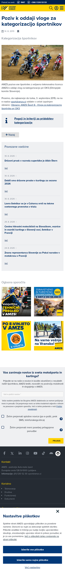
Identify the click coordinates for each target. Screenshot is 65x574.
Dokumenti (10, 498)
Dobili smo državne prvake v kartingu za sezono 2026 (31, 182)
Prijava (56, 440)
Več (6, 168)
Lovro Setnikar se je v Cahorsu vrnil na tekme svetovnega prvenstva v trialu (29, 205)
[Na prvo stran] (15, 8)
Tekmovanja (10, 488)
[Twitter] (12, 453)
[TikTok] (43, 453)
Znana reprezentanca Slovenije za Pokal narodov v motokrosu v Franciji (32, 254)
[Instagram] (27, 453)
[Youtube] (35, 453)
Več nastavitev (32, 567)
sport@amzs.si (18, 101)
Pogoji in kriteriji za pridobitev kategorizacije (34, 120)
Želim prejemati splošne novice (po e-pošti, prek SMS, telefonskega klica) (31, 418)
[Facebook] (5, 453)
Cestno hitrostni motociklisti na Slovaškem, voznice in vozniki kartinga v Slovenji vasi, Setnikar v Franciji (32, 230)
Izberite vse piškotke (32, 549)
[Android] (51, 453)
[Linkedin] (20, 453)
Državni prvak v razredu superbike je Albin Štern (31, 160)
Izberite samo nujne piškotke (32, 560)
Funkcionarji (10, 495)
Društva (8, 492)
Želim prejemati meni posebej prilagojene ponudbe (32, 429)
